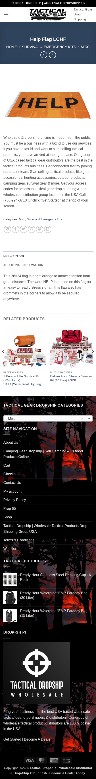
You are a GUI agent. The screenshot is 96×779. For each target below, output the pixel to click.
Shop (7, 517)
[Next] (92, 360)
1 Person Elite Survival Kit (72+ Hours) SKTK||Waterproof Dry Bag (22, 380)
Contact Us (12, 483)
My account (12, 491)
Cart (6, 465)
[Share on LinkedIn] (47, 229)
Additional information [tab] (23, 265)
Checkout (11, 474)
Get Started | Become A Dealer (27, 739)
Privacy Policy (14, 500)
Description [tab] (13, 256)
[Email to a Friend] (31, 229)
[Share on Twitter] (23, 229)
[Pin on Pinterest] (39, 229)
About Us (10, 442)
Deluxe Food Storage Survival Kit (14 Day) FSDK (71, 378)
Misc (85, 47)
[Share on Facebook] (15, 229)
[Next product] (43, 54)
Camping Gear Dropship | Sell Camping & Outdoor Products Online (43, 454)
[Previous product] (52, 54)
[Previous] (3, 360)
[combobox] (48, 418)
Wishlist (9, 549)
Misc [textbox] (45, 418)
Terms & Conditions (18, 540)
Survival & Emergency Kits (49, 47)
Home (11, 47)
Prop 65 (9, 508)
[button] (6, 14)
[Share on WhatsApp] (7, 229)
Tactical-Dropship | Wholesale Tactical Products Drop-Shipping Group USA (45, 528)
